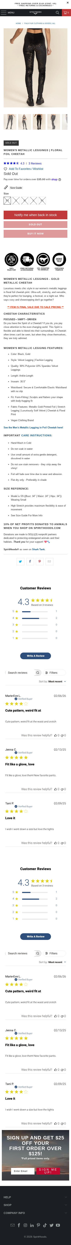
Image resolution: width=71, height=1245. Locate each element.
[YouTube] (58, 1225)
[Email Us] (12, 1225)
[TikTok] (45, 1225)
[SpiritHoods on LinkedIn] (32, 1225)
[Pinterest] (38, 1225)
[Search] (57, 12)
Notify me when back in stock (35, 215)
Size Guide (16, 187)
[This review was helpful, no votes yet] (55, 735)
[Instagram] (25, 1225)
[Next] (65, 68)
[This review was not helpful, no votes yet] (62, 735)
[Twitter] (51, 1225)
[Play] (36, 68)
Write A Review (35, 655)
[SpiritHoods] (35, 12)
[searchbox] (20, 673)
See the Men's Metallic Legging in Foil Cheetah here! (33, 427)
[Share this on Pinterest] (40, 561)
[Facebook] (19, 1225)
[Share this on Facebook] (30, 561)
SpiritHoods (39, 1236)
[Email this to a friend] (49, 561)
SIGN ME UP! (48, 1171)
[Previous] (6, 68)
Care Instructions (36, 435)
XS (7, 200)
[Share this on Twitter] (20, 561)
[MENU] (2, 12)
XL (42, 200)
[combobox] (52, 681)
